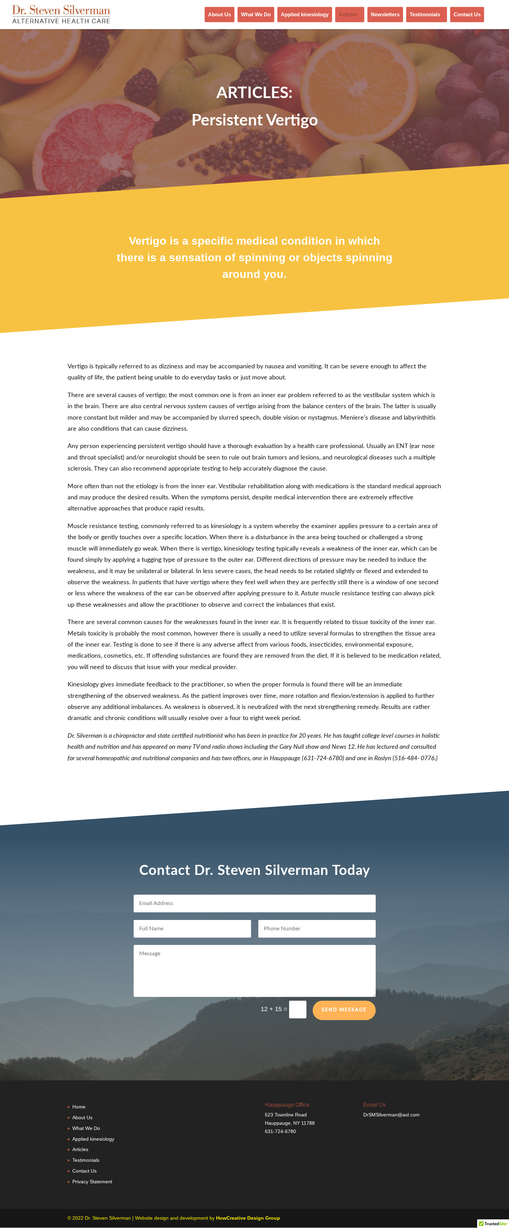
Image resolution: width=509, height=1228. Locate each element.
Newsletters (385, 14)
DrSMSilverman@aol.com (391, 1114)
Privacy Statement (92, 1181)
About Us (219, 14)
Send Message (344, 1010)
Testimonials (425, 14)
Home (79, 1106)
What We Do (256, 14)
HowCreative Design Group (248, 1218)
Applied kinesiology (305, 14)
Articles (348, 14)
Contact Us (467, 14)
